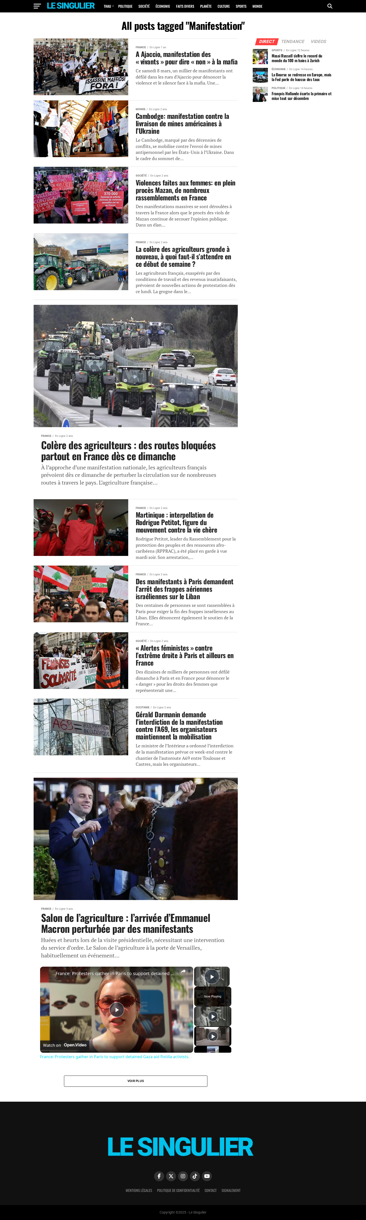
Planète (206, 6)
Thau (107, 6)
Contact (211, 1190)
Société (144, 6)
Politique (125, 6)
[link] (48, 975)
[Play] (213, 1016)
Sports (241, 6)
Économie (163, 6)
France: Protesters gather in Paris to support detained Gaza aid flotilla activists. (116, 973)
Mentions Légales (139, 1190)
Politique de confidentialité (178, 1190)
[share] (183, 971)
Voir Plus (135, 1081)
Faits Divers (185, 6)
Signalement (231, 1190)
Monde (257, 6)
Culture (224, 6)
